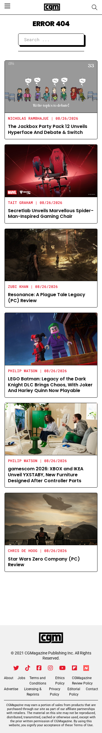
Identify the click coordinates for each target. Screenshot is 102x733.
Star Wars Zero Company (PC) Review (44, 562)
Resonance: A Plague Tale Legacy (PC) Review (46, 297)
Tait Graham (20, 202)
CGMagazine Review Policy (82, 680)
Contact (92, 689)
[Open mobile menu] (7, 6)
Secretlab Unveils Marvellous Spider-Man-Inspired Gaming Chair (51, 213)
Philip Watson (22, 370)
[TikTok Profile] (27, 668)
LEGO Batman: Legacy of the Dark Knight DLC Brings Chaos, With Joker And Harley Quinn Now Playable (50, 385)
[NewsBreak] (86, 668)
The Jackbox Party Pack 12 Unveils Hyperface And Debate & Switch (47, 129)
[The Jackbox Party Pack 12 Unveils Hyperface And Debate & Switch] (51, 86)
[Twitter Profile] (16, 668)
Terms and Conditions (37, 680)
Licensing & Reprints (32, 691)
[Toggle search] (94, 7)
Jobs (21, 678)
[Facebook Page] (39, 668)
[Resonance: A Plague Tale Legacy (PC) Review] (51, 254)
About (8, 678)
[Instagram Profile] (50, 668)
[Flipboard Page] (74, 668)
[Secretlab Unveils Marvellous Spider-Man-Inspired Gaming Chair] (51, 170)
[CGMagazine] (51, 638)
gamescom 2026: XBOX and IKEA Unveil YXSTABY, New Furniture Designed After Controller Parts (45, 475)
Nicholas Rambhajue (28, 118)
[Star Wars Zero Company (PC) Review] (51, 518)
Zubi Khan (18, 286)
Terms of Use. (84, 725)
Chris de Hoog (22, 550)
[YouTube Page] (62, 668)
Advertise (11, 689)
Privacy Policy (54, 691)
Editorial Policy (73, 691)
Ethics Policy (60, 680)
